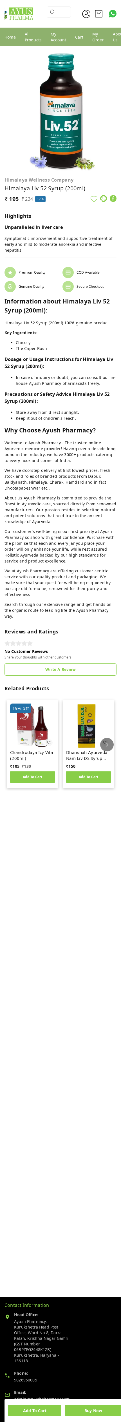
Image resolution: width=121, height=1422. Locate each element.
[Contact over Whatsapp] (112, 13)
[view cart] (98, 14)
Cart (79, 37)
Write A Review (60, 669)
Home (10, 37)
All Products (33, 37)
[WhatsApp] (103, 198)
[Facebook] (113, 198)
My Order (98, 37)
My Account (58, 37)
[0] (98, 14)
